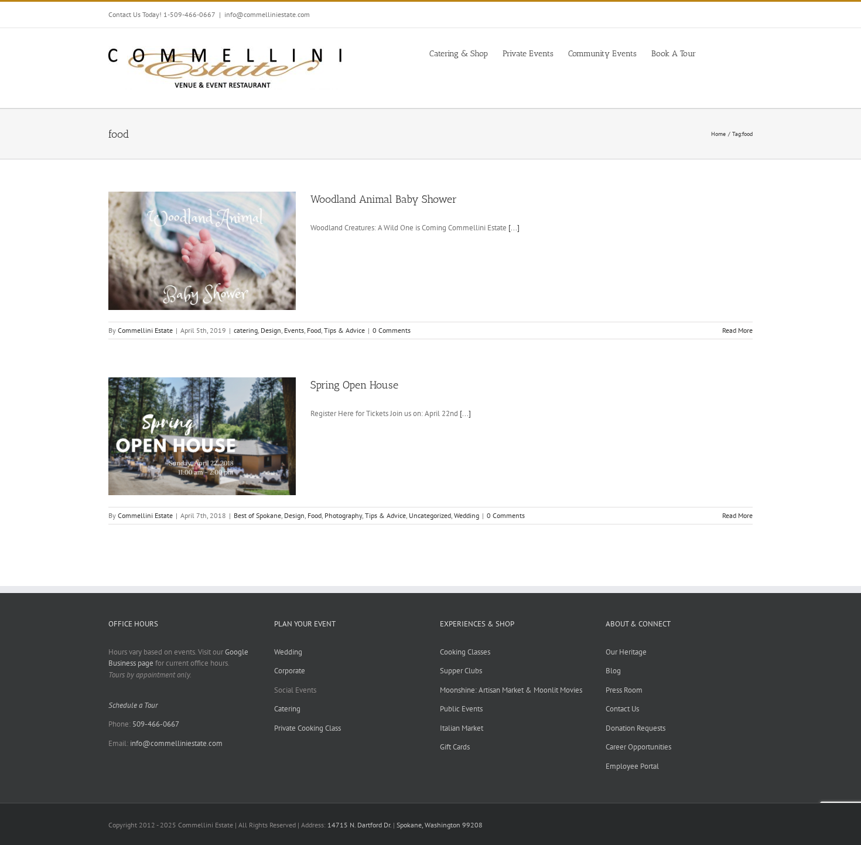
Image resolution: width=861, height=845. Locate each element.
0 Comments (392, 330)
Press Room (624, 690)
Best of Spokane (257, 515)
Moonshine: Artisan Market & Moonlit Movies (511, 690)
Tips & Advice (344, 330)
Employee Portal (632, 766)
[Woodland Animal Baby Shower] (202, 251)
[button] (735, 52)
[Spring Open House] (202, 436)
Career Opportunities (638, 747)
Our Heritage (626, 652)
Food (314, 330)
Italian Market (461, 728)
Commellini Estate (145, 330)
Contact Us (622, 709)
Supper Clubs (461, 671)
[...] (514, 228)
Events (294, 330)
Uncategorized (430, 515)
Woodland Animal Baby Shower (383, 199)
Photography (343, 515)
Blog (613, 671)
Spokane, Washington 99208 (440, 824)
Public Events (461, 709)
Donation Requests (635, 728)
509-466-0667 (155, 724)
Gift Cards (455, 747)
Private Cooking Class (307, 728)
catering (246, 330)
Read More (737, 330)
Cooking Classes (465, 652)
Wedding (466, 515)
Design (271, 330)
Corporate (289, 671)
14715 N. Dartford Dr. (360, 824)
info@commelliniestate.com (267, 14)
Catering (287, 709)
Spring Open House (354, 385)
